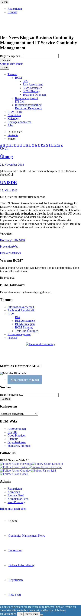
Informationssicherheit (28, 105)
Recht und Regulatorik (28, 108)
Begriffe (12, 432)
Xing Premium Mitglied (25, 379)
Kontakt (12, 12)
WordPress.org (16, 502)
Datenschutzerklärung (21, 565)
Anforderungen (17, 428)
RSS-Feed (14, 594)
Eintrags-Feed (16, 495)
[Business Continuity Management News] (23, 29)
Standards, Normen (19, 445)
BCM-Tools (15, 111)
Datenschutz (32, 614)
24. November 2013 (12, 164)
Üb (2, 148)
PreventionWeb (9, 246)
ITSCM (19, 101)
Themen (12, 74)
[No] (41, 614)
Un (6, 148)
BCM (18, 77)
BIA (25, 81)
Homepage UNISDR (12, 240)
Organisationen (17, 442)
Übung (6, 156)
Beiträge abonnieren (19, 122)
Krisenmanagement (26, 98)
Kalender (13, 118)
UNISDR (8, 182)
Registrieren (15, 8)
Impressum (14, 550)
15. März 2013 (9, 190)
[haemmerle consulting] (40, 351)
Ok (20, 614)
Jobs (10, 125)
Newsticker (14, 115)
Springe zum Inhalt (11, 63)
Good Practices (17, 435)
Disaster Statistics (10, 253)
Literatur (13, 438)
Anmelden (14, 492)
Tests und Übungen (34, 94)
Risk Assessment (33, 84)
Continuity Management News (26, 535)
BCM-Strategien (32, 87)
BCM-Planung (31, 91)
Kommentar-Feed (18, 498)
